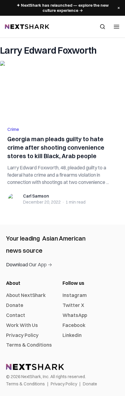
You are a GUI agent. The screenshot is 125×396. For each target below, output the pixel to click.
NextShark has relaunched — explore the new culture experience (63, 8)
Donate (14, 305)
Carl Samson (36, 196)
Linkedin (72, 335)
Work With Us (22, 325)
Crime (13, 129)
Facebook (74, 325)
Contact (15, 315)
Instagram (74, 295)
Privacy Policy (22, 335)
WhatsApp (74, 315)
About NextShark (26, 295)
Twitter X (73, 305)
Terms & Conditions (29, 345)
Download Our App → (29, 264)
